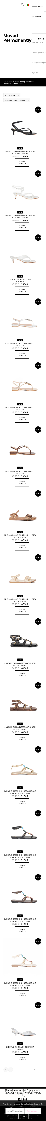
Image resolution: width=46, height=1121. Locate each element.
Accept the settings (15, 1111)
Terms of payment (13, 1092)
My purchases (11, 1090)
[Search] (22, 5)
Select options (22, 162)
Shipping (20, 1093)
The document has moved (38, 11)
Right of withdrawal (31, 1092)
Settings (23, 1116)
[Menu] (36, 5)
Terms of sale (33, 1090)
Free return (9, 1093)
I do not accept (33, 1111)
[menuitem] (24, 5)
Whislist (22, 1090)
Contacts (29, 1093)
